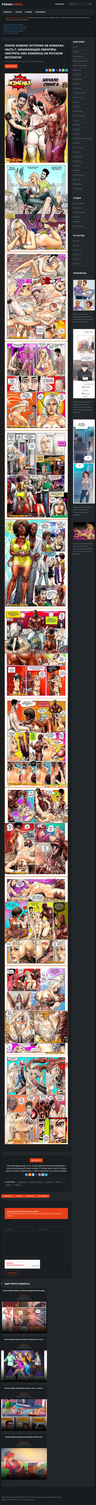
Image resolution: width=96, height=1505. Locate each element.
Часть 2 (78, 245)
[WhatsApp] (63, 70)
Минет (8, 1185)
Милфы (78, 125)
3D (76, 47)
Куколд (77, 179)
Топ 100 (18, 12)
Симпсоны (79, 97)
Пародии (78, 88)
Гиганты (78, 70)
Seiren (77, 217)
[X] (56, 70)
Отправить (12, 1273)
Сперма (17, 1185)
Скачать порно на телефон (13, 25)
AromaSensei (79, 203)
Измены (49, 1182)
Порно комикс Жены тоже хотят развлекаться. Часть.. (24, 1339)
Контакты (59, 4)
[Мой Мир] (66, 70)
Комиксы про (80, 116)
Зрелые (78, 143)
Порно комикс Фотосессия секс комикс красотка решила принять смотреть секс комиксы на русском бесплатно (83, 549)
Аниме (77, 106)
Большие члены (36, 1182)
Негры (58, 1182)
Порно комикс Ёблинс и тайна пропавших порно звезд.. (24, 1291)
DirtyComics (79, 226)
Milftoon (78, 221)
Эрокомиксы (80, 175)
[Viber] (60, 70)
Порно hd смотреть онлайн (14, 31)
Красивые (78, 157)
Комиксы (8, 12)
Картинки (78, 189)
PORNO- (12, 4)
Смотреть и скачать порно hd (14, 29)
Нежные (78, 161)
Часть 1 (78, 241)
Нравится (12, 66)
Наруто (78, 84)
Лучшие (28, 12)
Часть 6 (78, 264)
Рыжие (77, 170)
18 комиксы (79, 147)
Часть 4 (78, 254)
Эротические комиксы (83, 138)
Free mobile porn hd (11, 33)
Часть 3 (78, 250)
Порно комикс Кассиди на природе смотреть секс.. (24, 1437)
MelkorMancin (80, 212)
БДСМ (77, 52)
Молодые (78, 184)
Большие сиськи (81, 61)
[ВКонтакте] (46, 70)
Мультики (79, 111)
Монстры (78, 79)
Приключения (80, 93)
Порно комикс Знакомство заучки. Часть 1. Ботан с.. (24, 1388)
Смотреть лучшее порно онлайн (15, 27)
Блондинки (22, 1182)
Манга (77, 102)
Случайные (40, 12)
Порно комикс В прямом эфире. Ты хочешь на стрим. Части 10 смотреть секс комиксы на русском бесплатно (82, 407)
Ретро (77, 152)
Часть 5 (78, 259)
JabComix (78, 208)
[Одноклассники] (50, 70)
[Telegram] (53, 70)
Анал (77, 120)
